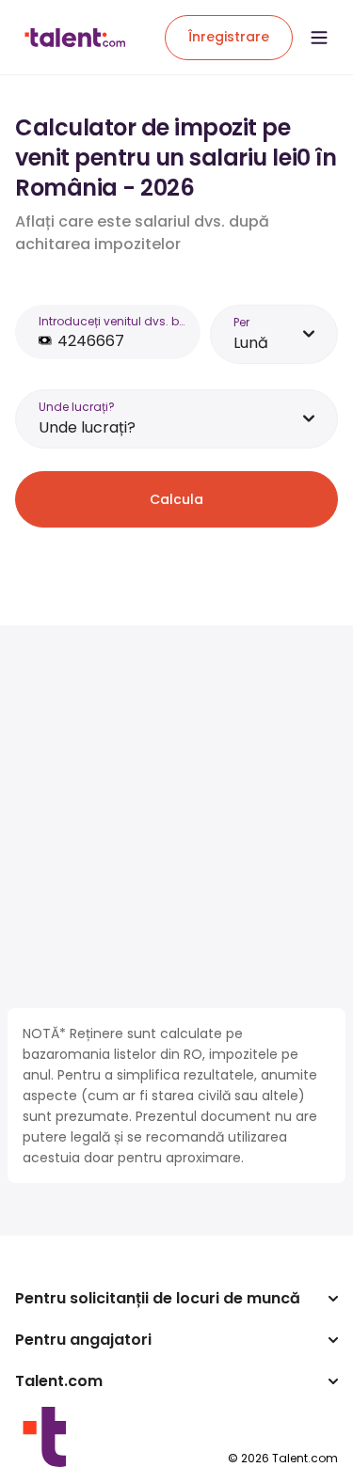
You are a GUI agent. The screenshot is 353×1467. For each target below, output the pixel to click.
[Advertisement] (176, 816)
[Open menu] (319, 37)
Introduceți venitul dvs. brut (112, 321)
